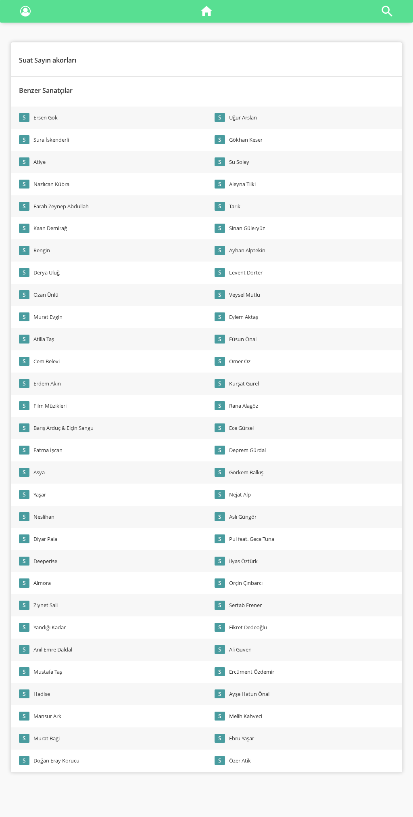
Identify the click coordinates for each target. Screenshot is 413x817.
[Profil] (25, 13)
